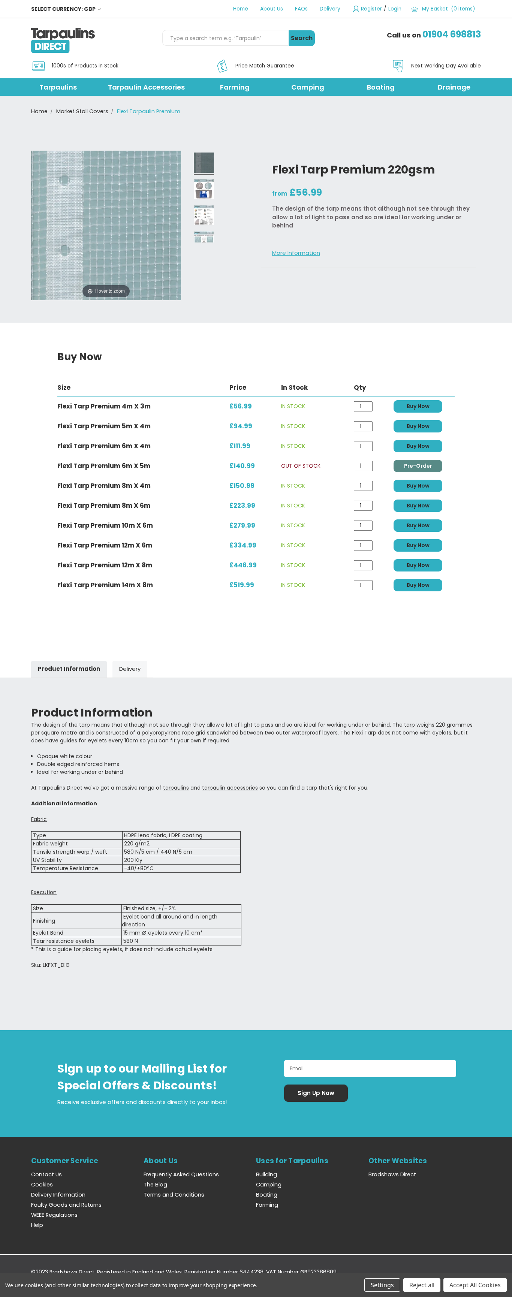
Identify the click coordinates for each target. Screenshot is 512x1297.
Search (302, 38)
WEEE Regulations (54, 1215)
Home (240, 8)
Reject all (421, 1285)
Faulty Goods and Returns (66, 1205)
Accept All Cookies (475, 1285)
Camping (307, 87)
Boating (381, 87)
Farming (235, 87)
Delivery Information (58, 1194)
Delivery (330, 8)
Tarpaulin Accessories (146, 87)
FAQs (301, 8)
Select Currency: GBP (64, 9)
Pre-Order (418, 466)
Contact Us (46, 1174)
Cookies (42, 1184)
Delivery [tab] (130, 669)
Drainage (454, 87)
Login (394, 8)
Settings (382, 1285)
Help (37, 1225)
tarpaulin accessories (230, 787)
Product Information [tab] (69, 669)
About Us (271, 8)
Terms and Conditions (174, 1194)
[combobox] (225, 38)
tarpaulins (176, 787)
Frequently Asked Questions (181, 1174)
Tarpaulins (58, 87)
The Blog (155, 1184)
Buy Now (418, 406)
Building (266, 1174)
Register (371, 8)
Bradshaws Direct (392, 1174)
